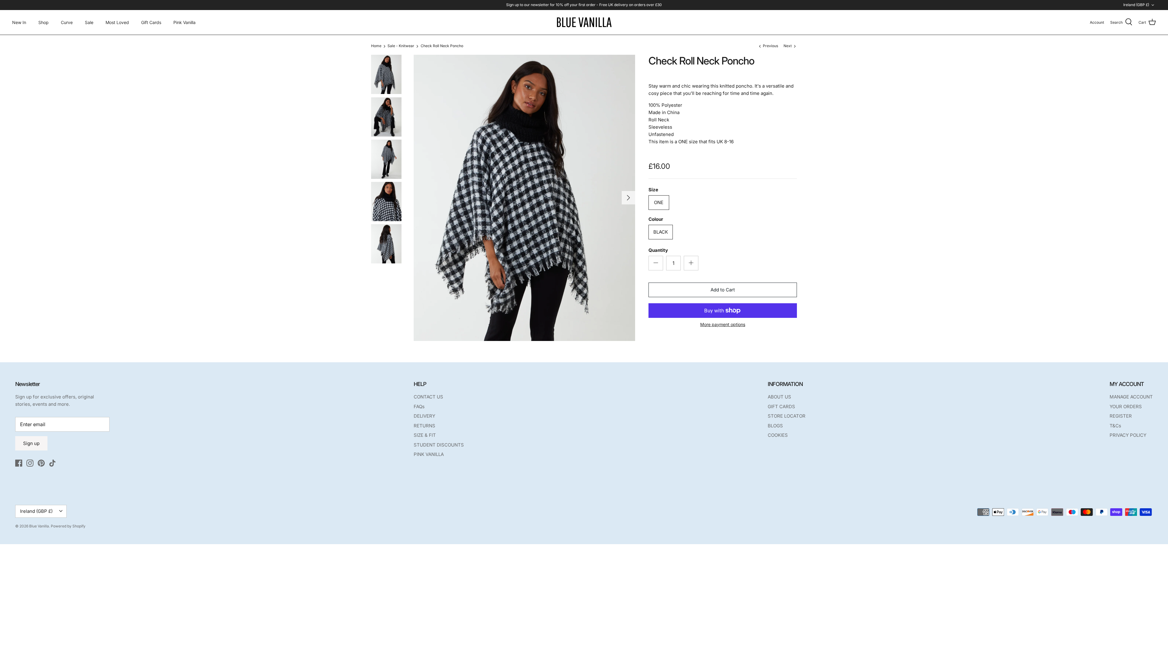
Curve (67, 22)
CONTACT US (428, 397)
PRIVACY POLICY (1128, 435)
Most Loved (117, 22)
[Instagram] (29, 463)
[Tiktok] (52, 463)
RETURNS (424, 426)
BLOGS (775, 426)
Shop (43, 22)
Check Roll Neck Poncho (442, 46)
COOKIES (778, 435)
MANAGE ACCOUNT (1131, 397)
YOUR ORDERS (1126, 406)
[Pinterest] (41, 463)
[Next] (628, 197)
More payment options (722, 324)
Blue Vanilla (39, 526)
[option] (524, 198)
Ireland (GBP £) (1136, 4)
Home (376, 46)
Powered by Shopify (68, 526)
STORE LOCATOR (786, 416)
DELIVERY (424, 416)
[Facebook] (18, 463)
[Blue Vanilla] (584, 22)
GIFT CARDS (781, 406)
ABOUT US (779, 397)
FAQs (419, 406)
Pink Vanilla (184, 22)
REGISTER (1121, 416)
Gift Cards (151, 22)
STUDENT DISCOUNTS (439, 445)
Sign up (31, 443)
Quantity (658, 250)
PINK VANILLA (429, 454)
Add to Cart (723, 290)
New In (19, 22)
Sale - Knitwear (401, 46)
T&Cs (1115, 426)
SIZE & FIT (425, 435)
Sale (89, 22)
